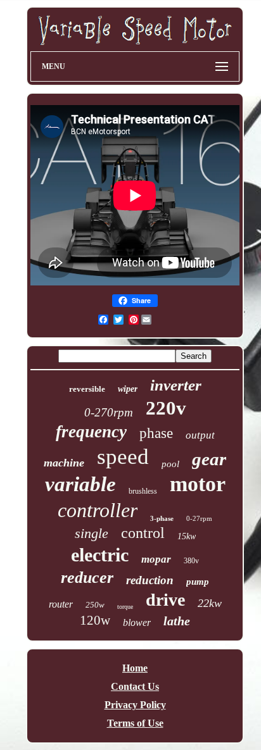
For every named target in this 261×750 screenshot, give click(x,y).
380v (191, 560)
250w (95, 604)
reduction (150, 580)
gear (209, 459)
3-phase (162, 518)
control (143, 533)
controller (97, 510)
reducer (87, 577)
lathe (176, 621)
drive (165, 599)
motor (198, 484)
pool (170, 464)
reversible (87, 389)
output (200, 435)
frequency (91, 431)
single (91, 533)
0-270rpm (108, 412)
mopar (156, 559)
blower (137, 622)
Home (135, 668)
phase (156, 433)
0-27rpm (199, 518)
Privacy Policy (135, 704)
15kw (186, 536)
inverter (175, 385)
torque (125, 606)
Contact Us (135, 686)
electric (100, 554)
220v (166, 408)
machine (64, 462)
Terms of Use (135, 723)
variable (80, 484)
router (61, 604)
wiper (127, 389)
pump (197, 582)
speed (123, 456)
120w (95, 620)
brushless (143, 491)
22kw (210, 603)
